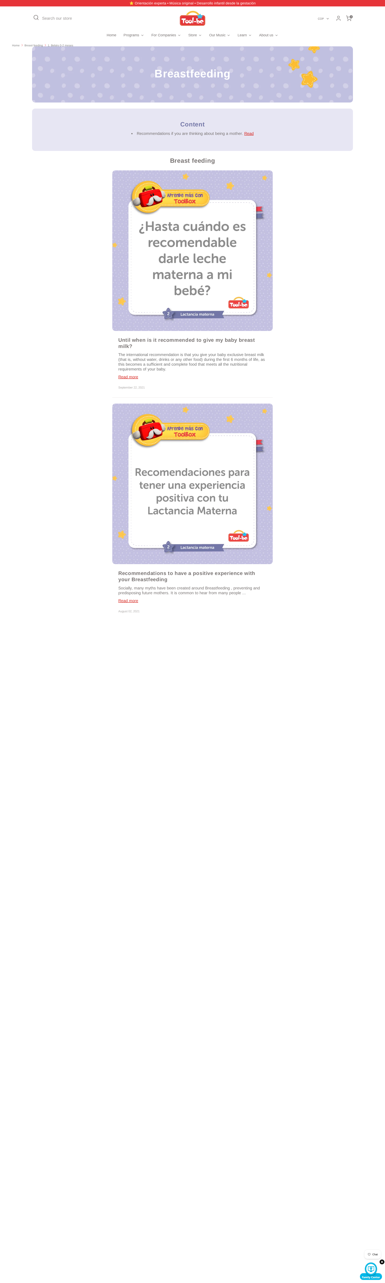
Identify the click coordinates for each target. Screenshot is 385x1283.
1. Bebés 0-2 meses (60, 45)
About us (266, 35)
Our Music (218, 35)
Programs (132, 35)
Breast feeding (33, 45)
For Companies (164, 35)
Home (111, 35)
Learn (243, 35)
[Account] (338, 18)
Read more (128, 377)
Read (249, 133)
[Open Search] (36, 17)
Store (193, 35)
